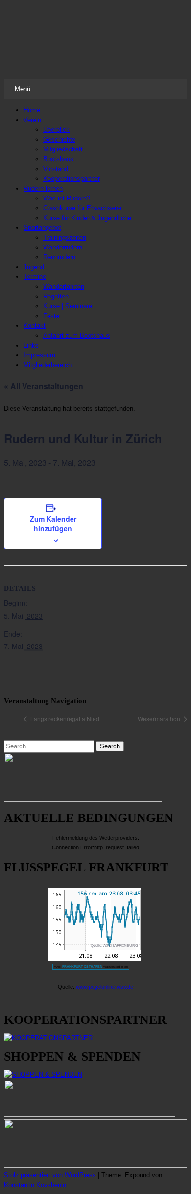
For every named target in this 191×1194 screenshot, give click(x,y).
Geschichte (59, 139)
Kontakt (35, 325)
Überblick (56, 129)
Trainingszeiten (64, 237)
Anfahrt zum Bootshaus (76, 335)
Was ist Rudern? (66, 198)
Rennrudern (59, 257)
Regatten (56, 296)
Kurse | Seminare (67, 306)
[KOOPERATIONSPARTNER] (48, 1038)
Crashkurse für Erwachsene (82, 208)
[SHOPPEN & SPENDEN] (43, 1074)
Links (31, 345)
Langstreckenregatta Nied (64, 718)
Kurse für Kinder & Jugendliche (87, 218)
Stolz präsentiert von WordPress (50, 1175)
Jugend (34, 267)
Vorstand (55, 169)
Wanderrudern (62, 247)
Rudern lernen (43, 188)
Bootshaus (58, 159)
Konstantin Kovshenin (35, 1185)
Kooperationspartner (71, 178)
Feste (51, 316)
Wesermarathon (160, 718)
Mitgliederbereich (48, 365)
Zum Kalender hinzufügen (53, 523)
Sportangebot (42, 227)
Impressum (39, 355)
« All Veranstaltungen (43, 386)
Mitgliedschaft (63, 149)
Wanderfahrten (63, 286)
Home (32, 110)
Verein (32, 120)
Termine (35, 276)
